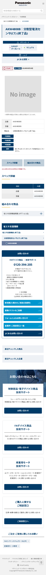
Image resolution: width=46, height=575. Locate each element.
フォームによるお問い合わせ (16, 318)
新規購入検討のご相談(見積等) (18, 303)
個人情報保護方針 (36, 558)
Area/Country (24, 565)
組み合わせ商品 (33, 163)
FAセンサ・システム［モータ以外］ (15, 541)
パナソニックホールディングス (30, 561)
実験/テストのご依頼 (13, 310)
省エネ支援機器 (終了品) (11, 21)
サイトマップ (6, 558)
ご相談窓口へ (23, 521)
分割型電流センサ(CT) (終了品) (15, 238)
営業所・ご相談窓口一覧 (14, 325)
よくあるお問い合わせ (14, 333)
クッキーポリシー (13, 561)
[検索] (41, 10)
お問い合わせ (23, 410)
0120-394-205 (23, 265)
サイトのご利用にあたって (20, 558)
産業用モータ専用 (10, 546)
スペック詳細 (12, 163)
